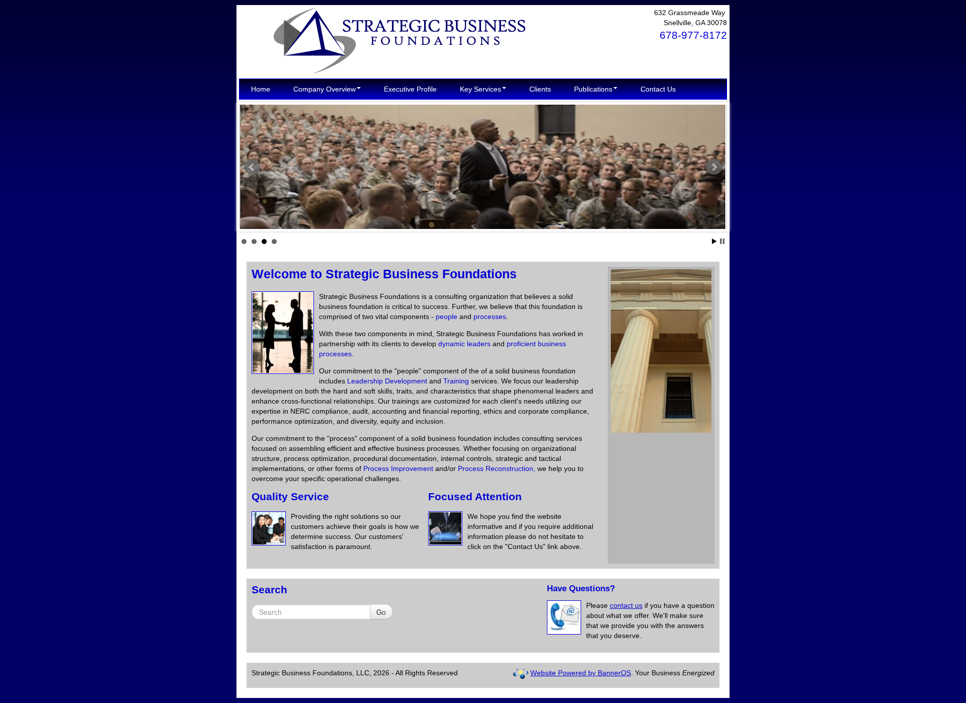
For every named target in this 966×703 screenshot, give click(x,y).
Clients (540, 89)
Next (714, 167)
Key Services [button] (480, 89)
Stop (722, 241)
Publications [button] (593, 89)
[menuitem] (260, 89)
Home (260, 89)
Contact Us (658, 89)
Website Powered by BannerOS (580, 673)
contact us (626, 605)
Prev (252, 167)
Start (714, 241)
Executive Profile (410, 89)
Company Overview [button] (324, 89)
